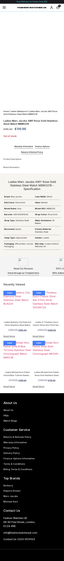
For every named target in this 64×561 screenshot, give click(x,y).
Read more (9, 336)
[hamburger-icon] (4, 7)
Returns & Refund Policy (32, 152)
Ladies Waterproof (19, 111)
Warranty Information (23, 146)
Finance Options (42, 146)
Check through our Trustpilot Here (23, 273)
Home (6, 111)
